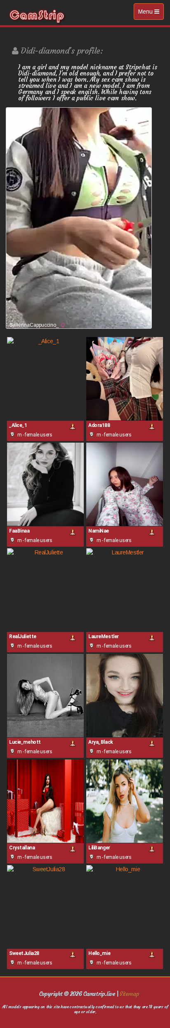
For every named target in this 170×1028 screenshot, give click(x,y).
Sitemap (129, 993)
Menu (151, 14)
